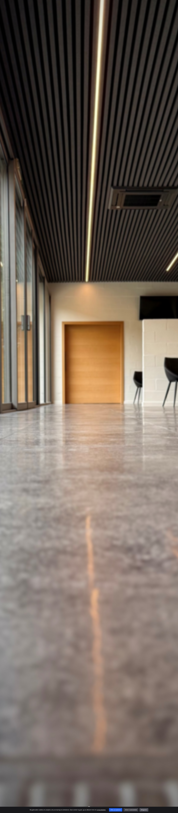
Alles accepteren (116, 810)
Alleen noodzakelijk (131, 810)
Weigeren (144, 810)
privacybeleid (101, 810)
